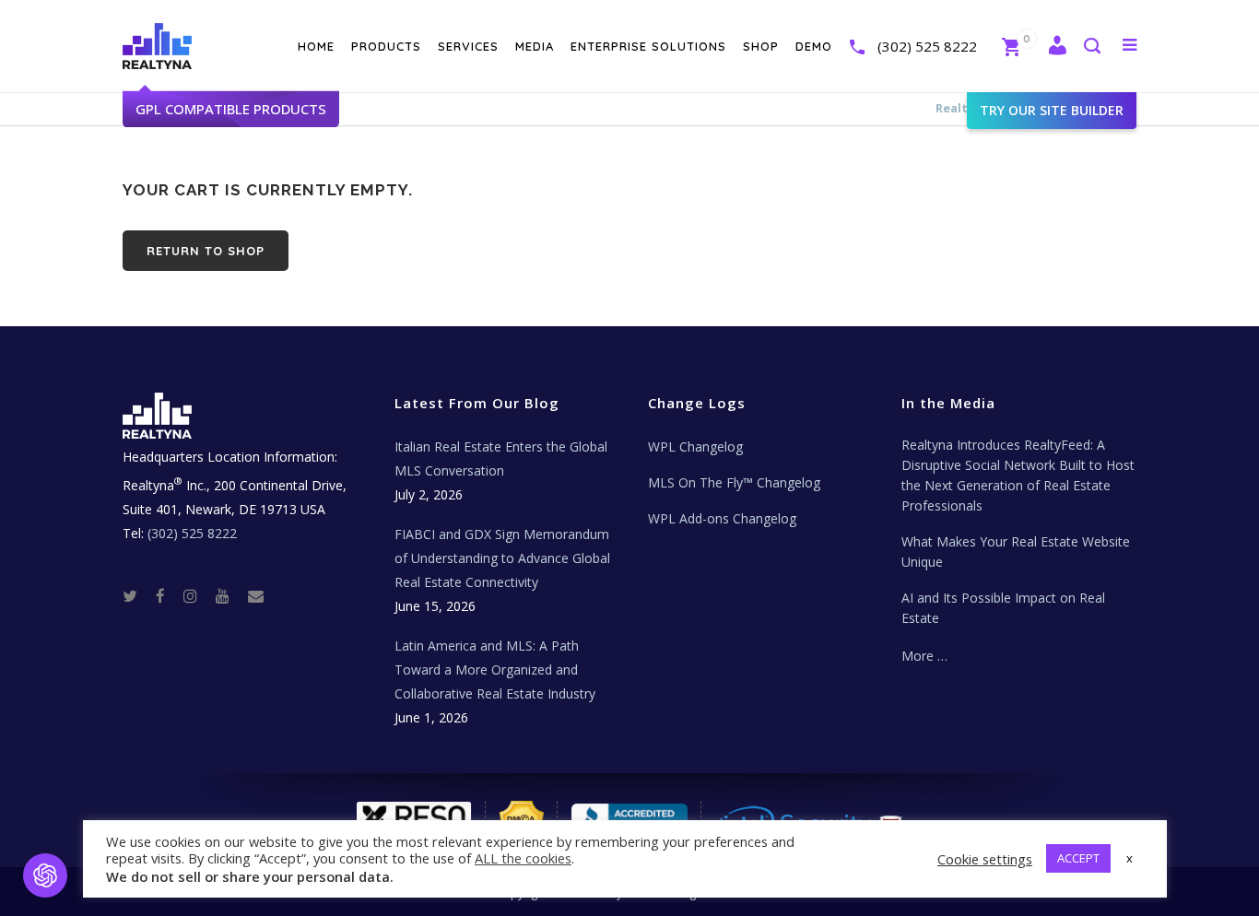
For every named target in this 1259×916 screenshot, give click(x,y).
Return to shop (206, 250)
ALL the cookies (523, 858)
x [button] (1129, 858)
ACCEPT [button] (1078, 858)
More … (924, 655)
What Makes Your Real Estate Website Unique (1015, 551)
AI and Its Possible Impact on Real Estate (1003, 608)
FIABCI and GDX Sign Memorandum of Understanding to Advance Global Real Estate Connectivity (502, 558)
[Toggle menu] (1125, 44)
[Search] (1091, 47)
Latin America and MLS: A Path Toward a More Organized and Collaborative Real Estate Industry (494, 669)
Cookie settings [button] (984, 859)
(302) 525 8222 (927, 46)
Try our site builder (1052, 110)
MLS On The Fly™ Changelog (734, 482)
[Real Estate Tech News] (256, 595)
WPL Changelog (695, 446)
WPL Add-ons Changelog (722, 518)
